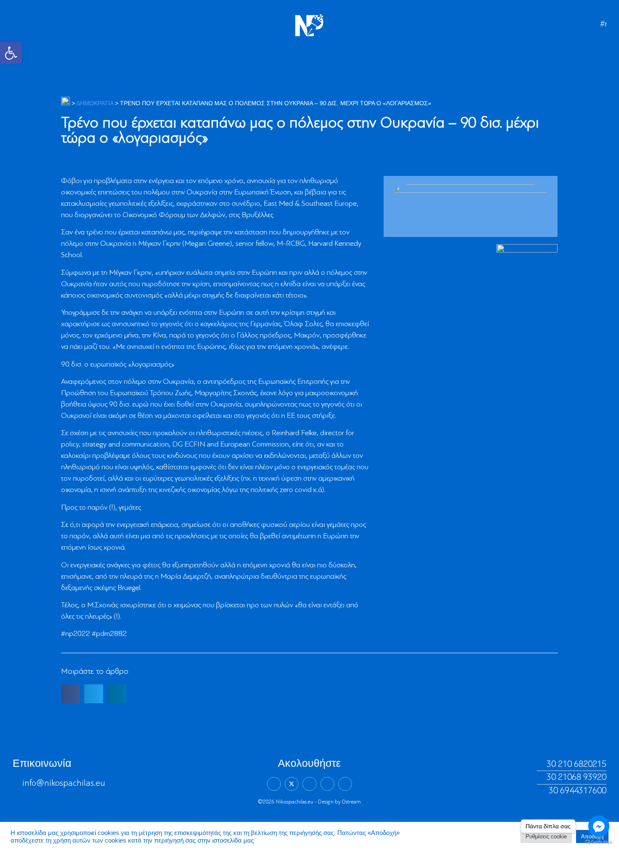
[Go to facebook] (598, 826)
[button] (11, 53)
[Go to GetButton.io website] (598, 842)
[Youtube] (345, 784)
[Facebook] (274, 784)
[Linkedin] (309, 784)
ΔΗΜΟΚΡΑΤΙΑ (94, 103)
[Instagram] (327, 784)
